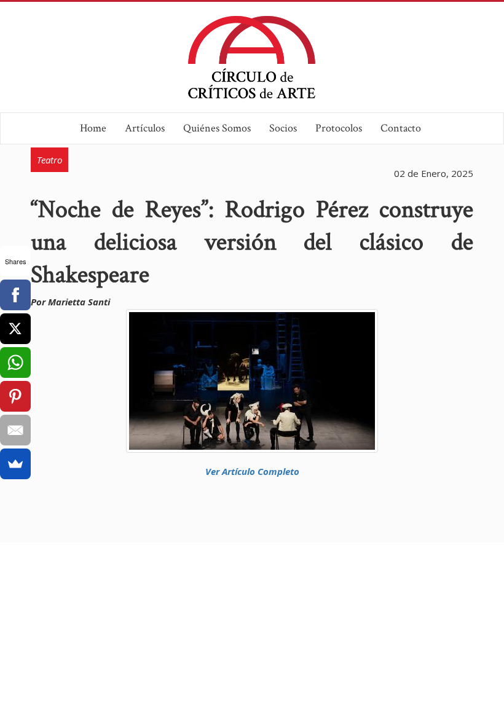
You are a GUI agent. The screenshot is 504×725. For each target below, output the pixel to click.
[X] (15, 328)
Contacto (400, 128)
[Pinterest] (15, 396)
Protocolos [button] (338, 128)
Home (93, 128)
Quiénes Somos (217, 128)
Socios (283, 128)
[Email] (15, 430)
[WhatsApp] (15, 362)
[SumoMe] (15, 464)
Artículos (145, 128)
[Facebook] (15, 295)
